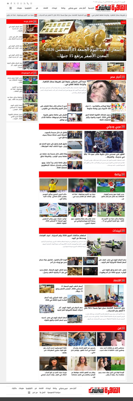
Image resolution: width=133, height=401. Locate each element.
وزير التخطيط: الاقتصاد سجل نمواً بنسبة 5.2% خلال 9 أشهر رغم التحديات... (79, 15)
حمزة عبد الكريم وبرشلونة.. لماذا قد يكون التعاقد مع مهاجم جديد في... (27, 15)
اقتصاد (45, 8)
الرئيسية (91, 8)
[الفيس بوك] (11, 3)
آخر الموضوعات (27, 73)
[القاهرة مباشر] (111, 8)
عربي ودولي (72, 8)
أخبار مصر (82, 8)
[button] (43, 41)
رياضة (63, 8)
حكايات (14, 388)
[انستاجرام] (18, 3)
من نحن (35, 392)
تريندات (54, 8)
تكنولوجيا (28, 8)
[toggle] (10, 8)
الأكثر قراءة (28, 21)
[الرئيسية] (8, 3)
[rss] (24, 3)
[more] (31, 3)
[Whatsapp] (21, 3)
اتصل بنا (42, 392)
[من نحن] (28, 3)
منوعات (19, 8)
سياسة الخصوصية (53, 392)
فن (37, 8)
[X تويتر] (14, 3)
